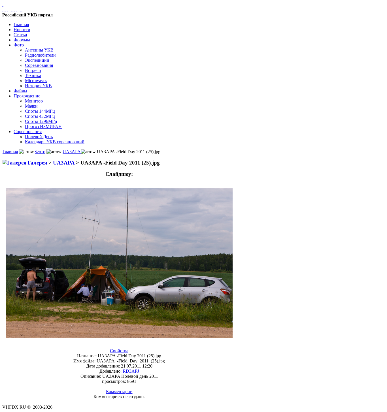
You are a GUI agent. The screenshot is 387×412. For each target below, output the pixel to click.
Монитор (34, 101)
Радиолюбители (40, 55)
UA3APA (72, 151)
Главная (21, 24)
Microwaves (36, 80)
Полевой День (39, 136)
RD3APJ (131, 371)
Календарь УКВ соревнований (54, 141)
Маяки (31, 106)
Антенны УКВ (39, 50)
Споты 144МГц (40, 111)
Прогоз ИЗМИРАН (43, 126)
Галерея (37, 163)
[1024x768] (5, 9)
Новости (22, 29)
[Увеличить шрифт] (11, 9)
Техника (33, 75)
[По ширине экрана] (2, 9)
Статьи (20, 34)
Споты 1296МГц (41, 121)
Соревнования (39, 65)
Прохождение (27, 95)
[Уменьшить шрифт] (16, 9)
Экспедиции (37, 60)
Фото (19, 44)
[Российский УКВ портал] (2, 4)
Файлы (20, 90)
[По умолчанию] (14, 9)
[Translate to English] (21, 9)
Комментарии (119, 391)
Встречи (33, 70)
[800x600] (7, 9)
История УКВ (38, 85)
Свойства (119, 350)
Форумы (22, 39)
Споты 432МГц (40, 116)
